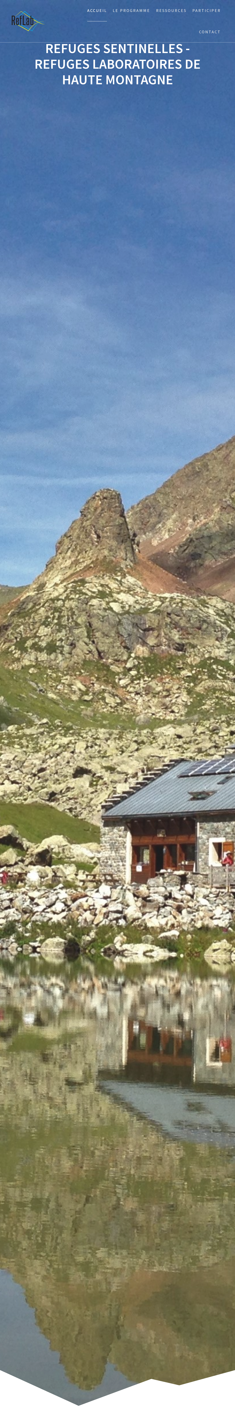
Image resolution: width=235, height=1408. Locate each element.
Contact (210, 31)
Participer (206, 10)
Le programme (131, 10)
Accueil (97, 10)
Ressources (171, 10)
